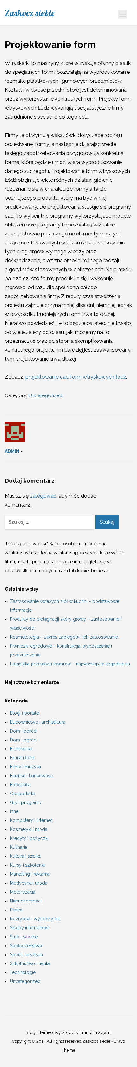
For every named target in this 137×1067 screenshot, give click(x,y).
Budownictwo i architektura (37, 722)
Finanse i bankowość (31, 775)
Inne (14, 811)
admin (12, 451)
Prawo (16, 909)
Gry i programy (26, 802)
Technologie (23, 972)
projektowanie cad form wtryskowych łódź (75, 377)
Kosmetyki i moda (28, 829)
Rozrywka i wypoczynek (35, 918)
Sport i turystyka (26, 954)
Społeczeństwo (26, 945)
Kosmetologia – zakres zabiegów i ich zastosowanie (64, 637)
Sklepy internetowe (29, 927)
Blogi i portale (24, 713)
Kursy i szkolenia (27, 865)
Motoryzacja (22, 891)
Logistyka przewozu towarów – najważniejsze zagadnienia (70, 663)
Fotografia (20, 784)
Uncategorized (45, 395)
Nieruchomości (25, 900)
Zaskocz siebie (29, 13)
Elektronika (21, 748)
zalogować (43, 496)
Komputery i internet (31, 820)
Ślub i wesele (24, 936)
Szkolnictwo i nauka (30, 963)
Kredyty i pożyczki (29, 838)
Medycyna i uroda (28, 883)
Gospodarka (22, 793)
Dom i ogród (23, 730)
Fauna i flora (22, 757)
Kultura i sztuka (25, 856)
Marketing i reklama (30, 874)
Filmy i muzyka (25, 766)
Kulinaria (18, 847)
